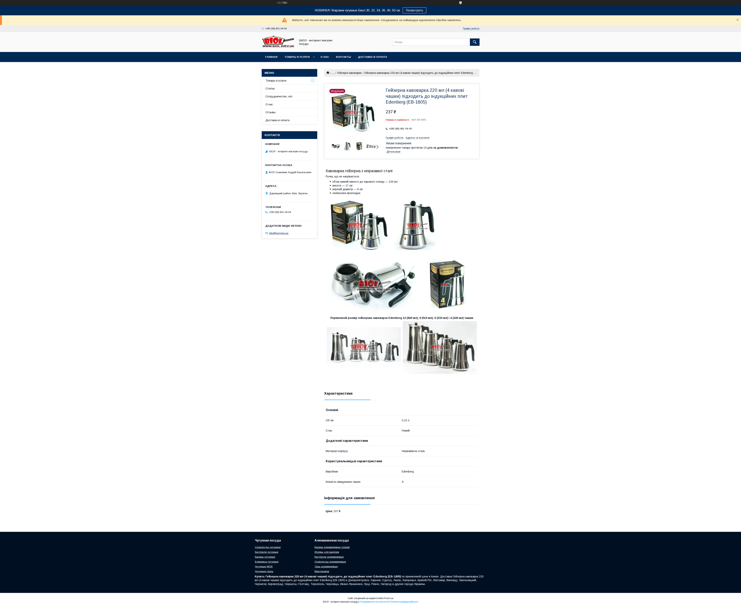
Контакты (343, 56)
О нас (325, 56)
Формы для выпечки (327, 552)
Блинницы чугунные (266, 561)
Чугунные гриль (264, 571)
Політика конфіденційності (403, 601)
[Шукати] (475, 42)
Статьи (270, 88)
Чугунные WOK (264, 566)
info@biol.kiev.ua (278, 233)
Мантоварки (322, 571)
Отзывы (271, 112)
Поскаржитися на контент (373, 601)
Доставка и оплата (372, 56)
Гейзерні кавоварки (349, 72)
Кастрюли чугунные (266, 552)
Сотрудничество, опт (279, 96)
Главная (271, 56)
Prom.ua (388, 598)
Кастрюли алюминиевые (329, 556)
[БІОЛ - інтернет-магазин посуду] (278, 47)
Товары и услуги (297, 56)
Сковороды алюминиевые (330, 561)
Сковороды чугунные (268, 547)
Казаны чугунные (265, 556)
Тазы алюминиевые (326, 566)
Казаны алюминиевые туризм (332, 547)
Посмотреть (414, 10)
